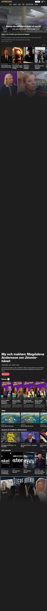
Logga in (37, 1)
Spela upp (6, 374)
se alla (44, 45)
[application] (23, 19)
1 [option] (8, 379)
